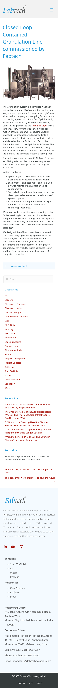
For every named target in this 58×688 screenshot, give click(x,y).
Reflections (10, 367)
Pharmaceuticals (13, 350)
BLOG (31, 683)
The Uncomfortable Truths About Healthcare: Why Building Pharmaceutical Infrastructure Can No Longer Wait (28, 414)
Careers (9, 299)
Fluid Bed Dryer (39, 125)
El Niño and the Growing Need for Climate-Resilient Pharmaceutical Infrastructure (26, 424)
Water (8, 388)
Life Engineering (13, 341)
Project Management (15, 358)
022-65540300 (31, 655)
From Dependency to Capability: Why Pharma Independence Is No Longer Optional (28, 431)
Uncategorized (12, 379)
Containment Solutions (16, 316)
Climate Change (13, 312)
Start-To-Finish (18, 564)
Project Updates (13, 362)
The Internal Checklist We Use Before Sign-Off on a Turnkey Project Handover (28, 406)
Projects (14, 592)
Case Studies (17, 588)
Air (6, 295)
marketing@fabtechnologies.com (32, 661)
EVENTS (40, 683)
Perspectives (11, 346)
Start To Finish (12, 371)
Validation (10, 383)
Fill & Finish (10, 325)
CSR (7, 320)
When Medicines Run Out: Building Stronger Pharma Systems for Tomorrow (27, 438)
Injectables (10, 333)
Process (9, 354)
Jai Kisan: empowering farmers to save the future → (30, 479)
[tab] (29, 265)
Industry (9, 329)
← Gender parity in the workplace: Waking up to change (27, 471)
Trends (8, 375)
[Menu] (52, 10)
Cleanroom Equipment (16, 304)
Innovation (10, 337)
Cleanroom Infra (13, 308)
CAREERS (21, 683)
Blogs (13, 596)
